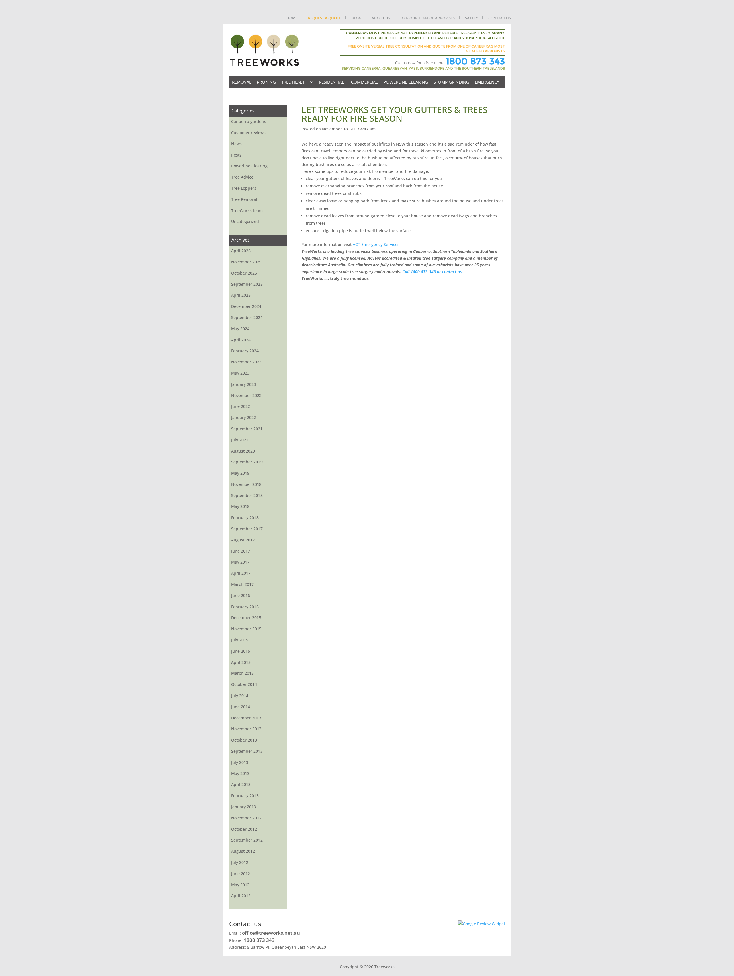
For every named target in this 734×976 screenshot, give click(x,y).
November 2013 (246, 728)
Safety (471, 18)
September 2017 (247, 528)
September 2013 (247, 751)
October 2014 (244, 684)
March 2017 (242, 584)
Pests (236, 155)
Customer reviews (248, 132)
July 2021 (239, 440)
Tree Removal (244, 199)
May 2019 (240, 473)
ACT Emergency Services (376, 244)
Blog (356, 18)
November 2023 (246, 362)
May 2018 (240, 506)
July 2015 (239, 640)
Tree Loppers (243, 188)
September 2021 (247, 428)
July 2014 (239, 695)
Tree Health (294, 82)
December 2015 (246, 617)
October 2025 (244, 273)
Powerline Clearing (405, 82)
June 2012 (240, 873)
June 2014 (240, 706)
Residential (331, 82)
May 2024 (240, 328)
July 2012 (239, 862)
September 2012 (247, 840)
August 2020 (243, 451)
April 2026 (241, 250)
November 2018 (246, 484)
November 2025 (246, 262)
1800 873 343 (475, 61)
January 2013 (243, 806)
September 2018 (247, 495)
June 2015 (240, 651)
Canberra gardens (248, 121)
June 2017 (240, 551)
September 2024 (247, 317)
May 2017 (240, 562)
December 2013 (246, 718)
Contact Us (499, 18)
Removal (241, 82)
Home (292, 18)
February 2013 (245, 795)
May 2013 (240, 773)
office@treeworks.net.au (271, 933)
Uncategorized (245, 221)
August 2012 (243, 851)
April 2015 (241, 662)
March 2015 (242, 673)
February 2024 (245, 350)
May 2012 (240, 884)
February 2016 (245, 606)
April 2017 (241, 573)
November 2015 (246, 628)
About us (381, 18)
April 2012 (241, 895)
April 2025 (241, 295)
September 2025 (247, 284)
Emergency (487, 82)
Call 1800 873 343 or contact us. (432, 271)
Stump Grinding (451, 82)
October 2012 (244, 829)
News (236, 143)
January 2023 (243, 384)
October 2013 (244, 740)
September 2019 (247, 462)
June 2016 (240, 595)
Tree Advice (242, 177)
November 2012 (246, 818)
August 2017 (243, 540)
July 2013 (239, 762)
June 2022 (240, 406)
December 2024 (246, 306)
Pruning (266, 82)
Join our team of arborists (428, 18)
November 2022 (246, 395)
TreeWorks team (247, 210)
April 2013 (241, 784)
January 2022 (243, 417)
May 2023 (240, 373)
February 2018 (245, 517)
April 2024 (241, 340)
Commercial (364, 82)
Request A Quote (324, 18)
